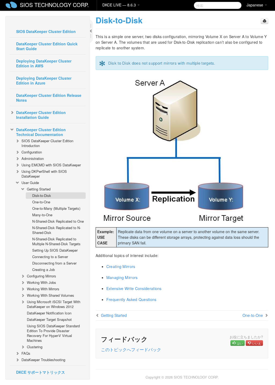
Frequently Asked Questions (131, 299)
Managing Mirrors (122, 277)
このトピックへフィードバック (131, 349)
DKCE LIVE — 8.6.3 (119, 5)
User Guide (30, 182)
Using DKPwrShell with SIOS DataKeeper (44, 174)
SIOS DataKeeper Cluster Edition (46, 31)
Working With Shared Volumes (50, 295)
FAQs (25, 353)
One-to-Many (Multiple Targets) (56, 208)
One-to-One (41, 201)
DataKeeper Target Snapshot (49, 319)
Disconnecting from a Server (54, 263)
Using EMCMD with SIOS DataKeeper (51, 164)
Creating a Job (43, 269)
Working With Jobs (41, 282)
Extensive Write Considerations (134, 288)
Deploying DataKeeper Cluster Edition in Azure (43, 80)
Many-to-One (42, 214)
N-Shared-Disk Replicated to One (58, 221)
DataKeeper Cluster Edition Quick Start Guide (47, 46)
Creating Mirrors (120, 266)
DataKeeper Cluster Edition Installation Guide (41, 115)
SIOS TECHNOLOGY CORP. (54, 5)
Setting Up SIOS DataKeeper (55, 250)
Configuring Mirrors (41, 275)
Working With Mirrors (43, 288)
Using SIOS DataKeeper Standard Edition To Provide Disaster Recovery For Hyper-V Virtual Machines (53, 333)
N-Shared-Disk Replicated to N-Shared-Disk (56, 230)
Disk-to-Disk (41, 195)
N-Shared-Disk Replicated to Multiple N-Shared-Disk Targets (56, 241)
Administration (32, 158)
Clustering (34, 346)
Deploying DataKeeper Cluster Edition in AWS (43, 63)
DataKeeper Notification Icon (49, 313)
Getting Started (38, 189)
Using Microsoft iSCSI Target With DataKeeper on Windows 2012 (53, 304)
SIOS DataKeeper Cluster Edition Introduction (47, 143)
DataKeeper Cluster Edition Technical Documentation (41, 132)
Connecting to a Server (50, 256)
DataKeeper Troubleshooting (43, 359)
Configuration (31, 152)
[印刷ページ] (264, 21)
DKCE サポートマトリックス (40, 372)
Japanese (255, 5)
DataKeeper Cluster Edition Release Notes (48, 98)
